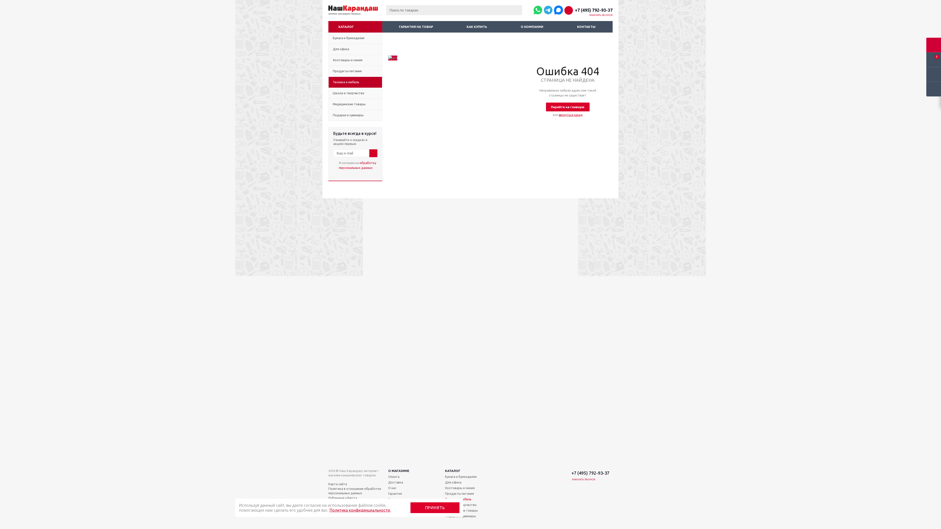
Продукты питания (459, 493)
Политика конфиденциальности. (360, 510)
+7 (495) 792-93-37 (594, 10)
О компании (532, 26)
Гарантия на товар (416, 26)
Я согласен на (357, 165)
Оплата (393, 476)
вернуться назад (570, 115)
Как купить (477, 26)
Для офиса (453, 482)
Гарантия (395, 493)
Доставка (395, 482)
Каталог (346, 26)
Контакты (586, 26)
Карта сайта (337, 484)
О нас (392, 488)
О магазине (398, 470)
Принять (435, 507)
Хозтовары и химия (460, 488)
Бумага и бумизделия (461, 476)
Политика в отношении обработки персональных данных (354, 491)
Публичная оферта (342, 498)
